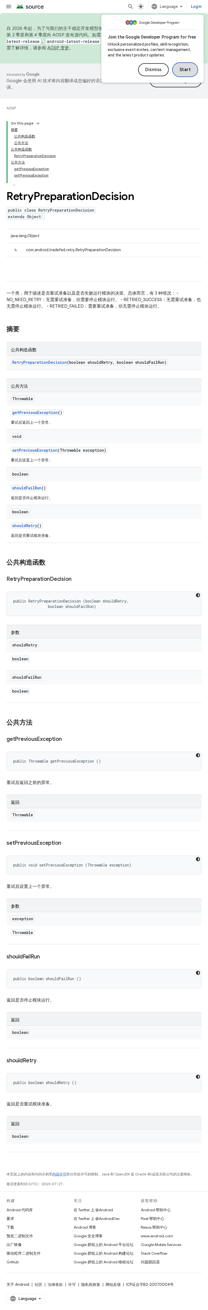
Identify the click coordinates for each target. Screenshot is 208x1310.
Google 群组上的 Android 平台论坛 (104, 1244)
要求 (10, 1218)
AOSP (11, 108)
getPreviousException (35, 412)
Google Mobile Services (161, 1244)
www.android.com (157, 1235)
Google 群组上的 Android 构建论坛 (104, 1253)
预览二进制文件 (19, 1235)
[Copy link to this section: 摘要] (25, 329)
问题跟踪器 (150, 1262)
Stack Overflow (154, 1253)
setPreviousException (35, 450)
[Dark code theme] (198, 595)
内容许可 (59, 1174)
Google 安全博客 (88, 1235)
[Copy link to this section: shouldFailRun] (45, 957)
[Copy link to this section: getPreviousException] (67, 739)
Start (185, 69)
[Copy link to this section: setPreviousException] (66, 843)
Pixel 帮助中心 (152, 1218)
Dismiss (153, 69)
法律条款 (55, 1284)
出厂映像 (14, 1244)
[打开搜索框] (130, 6)
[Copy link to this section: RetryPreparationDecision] (77, 579)
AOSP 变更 (58, 48)
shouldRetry (24, 525)
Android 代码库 (19, 1209)
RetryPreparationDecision (39, 362)
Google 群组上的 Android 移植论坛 (104, 1262)
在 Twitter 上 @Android (93, 1209)
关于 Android (17, 1284)
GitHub (12, 1262)
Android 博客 (85, 1227)
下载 (10, 1227)
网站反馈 (113, 1284)
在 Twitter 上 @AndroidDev (97, 1218)
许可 (72, 1284)
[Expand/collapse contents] (38, 123)
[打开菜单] (8, 6)
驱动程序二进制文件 (23, 1253)
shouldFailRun (26, 487)
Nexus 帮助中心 (154, 1227)
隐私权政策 (90, 1284)
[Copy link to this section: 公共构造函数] (51, 563)
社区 (38, 1284)
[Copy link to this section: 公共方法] (37, 723)
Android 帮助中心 (156, 1209)
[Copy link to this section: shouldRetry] (41, 1061)
